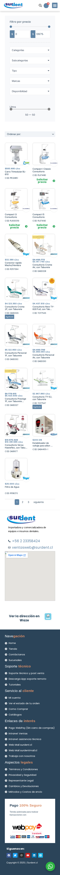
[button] (55, 5)
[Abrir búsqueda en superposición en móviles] (40, 5)
